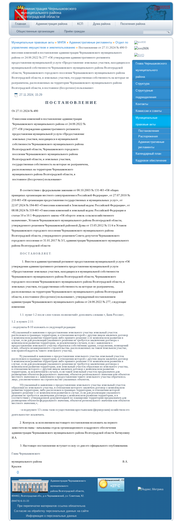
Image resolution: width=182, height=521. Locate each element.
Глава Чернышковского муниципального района (151, 70)
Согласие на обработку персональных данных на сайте (51, 511)
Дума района (101, 23)
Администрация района (51, 23)
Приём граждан (74, 31)
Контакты (142, 104)
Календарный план (148, 153)
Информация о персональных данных (51, 515)
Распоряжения (148, 136)
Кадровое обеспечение (151, 160)
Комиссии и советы (149, 111)
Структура (142, 83)
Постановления (148, 130)
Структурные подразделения (146, 94)
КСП (80, 23)
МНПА (61, 42)
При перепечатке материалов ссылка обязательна (51, 505)
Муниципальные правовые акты (33, 42)
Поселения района (132, 23)
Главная (20, 23)
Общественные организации (35, 31)
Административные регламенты (90, 42)
